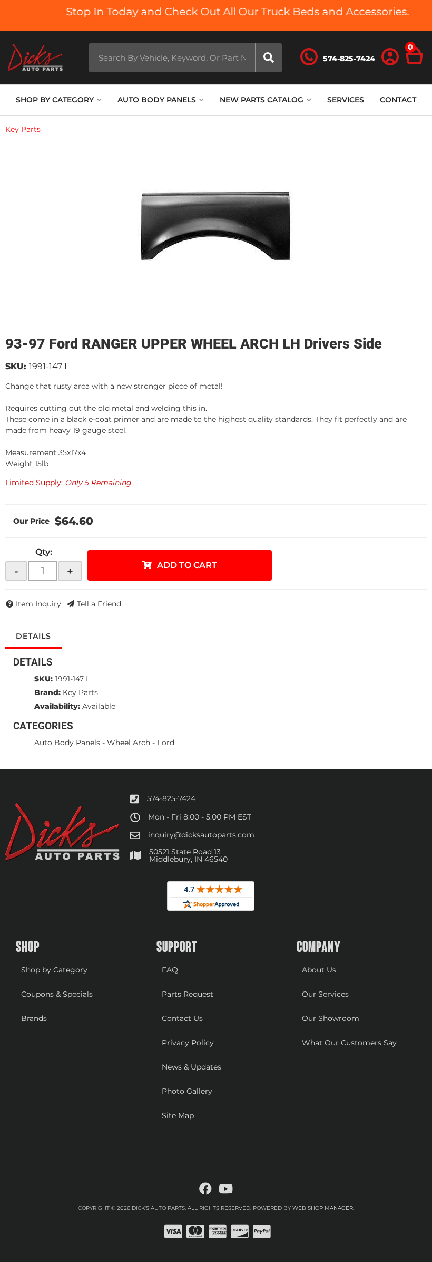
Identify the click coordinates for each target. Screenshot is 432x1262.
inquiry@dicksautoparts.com (201, 835)
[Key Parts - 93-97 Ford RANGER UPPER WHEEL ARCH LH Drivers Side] (216, 227)
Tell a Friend (99, 604)
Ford (165, 742)
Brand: (47, 692)
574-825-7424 (171, 798)
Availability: (57, 706)
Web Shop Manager (322, 1208)
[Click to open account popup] (390, 57)
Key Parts (23, 129)
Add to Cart (187, 565)
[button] (185, 57)
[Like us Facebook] (205, 1189)
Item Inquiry (38, 604)
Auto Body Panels (67, 742)
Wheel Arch (128, 742)
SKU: (15, 366)
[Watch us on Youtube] (226, 1189)
